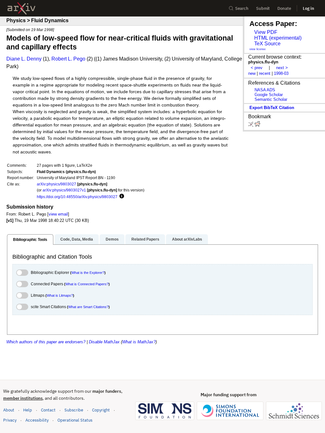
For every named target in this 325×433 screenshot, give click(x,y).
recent (264, 73)
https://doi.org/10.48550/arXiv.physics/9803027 (77, 197)
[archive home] (21, 8)
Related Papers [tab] (145, 239)
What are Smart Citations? (88, 307)
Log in (308, 8)
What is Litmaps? (60, 295)
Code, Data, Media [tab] (76, 239)
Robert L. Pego (68, 58)
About (8, 410)
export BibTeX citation (271, 107)
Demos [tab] (112, 239)
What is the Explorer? (87, 273)
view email (58, 214)
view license (257, 49)
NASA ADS (265, 89)
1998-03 (281, 73)
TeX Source (267, 43)
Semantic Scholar (271, 99)
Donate (284, 8)
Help (27, 410)
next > (282, 67)
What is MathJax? (139, 341)
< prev (256, 67)
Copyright (101, 410)
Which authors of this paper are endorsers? (45, 341)
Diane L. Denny (24, 58)
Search (242, 8)
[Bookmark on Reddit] (257, 125)
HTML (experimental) (278, 38)
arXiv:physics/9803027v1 (64, 190)
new (251, 73)
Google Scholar (269, 94)
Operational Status (74, 420)
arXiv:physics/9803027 (56, 184)
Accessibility (37, 420)
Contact (48, 410)
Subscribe (73, 410)
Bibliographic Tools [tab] (30, 239)
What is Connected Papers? (87, 284)
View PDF (265, 32)
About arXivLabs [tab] (187, 239)
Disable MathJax (104, 341)
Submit (263, 8)
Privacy (10, 420)
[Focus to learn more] (120, 196)
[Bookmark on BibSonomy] (251, 125)
